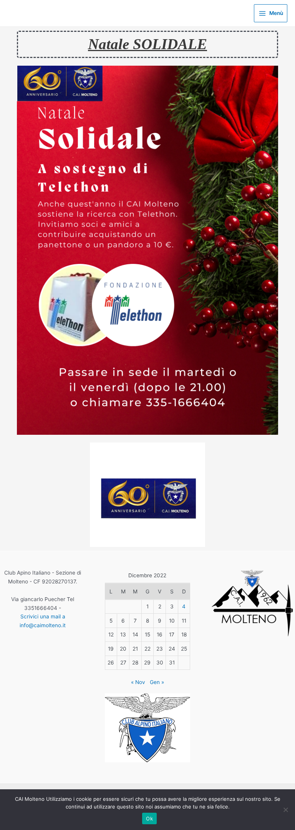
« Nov (138, 682)
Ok (149, 818)
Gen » (157, 682)
